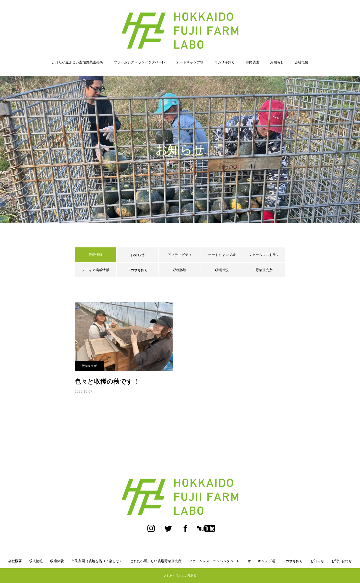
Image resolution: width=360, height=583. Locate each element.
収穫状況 (222, 270)
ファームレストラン (264, 255)
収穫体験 (180, 270)
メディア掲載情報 (95, 270)
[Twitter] (168, 531)
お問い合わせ (341, 561)
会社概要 (301, 62)
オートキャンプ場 (190, 62)
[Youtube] (205, 531)
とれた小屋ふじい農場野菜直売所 (77, 62)
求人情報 (36, 561)
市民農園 (252, 62)
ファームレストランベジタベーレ (139, 62)
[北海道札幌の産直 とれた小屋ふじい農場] (180, 30)
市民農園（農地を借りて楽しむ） (97, 561)
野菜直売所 (264, 270)
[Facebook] (185, 531)
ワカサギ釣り (224, 62)
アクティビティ (180, 255)
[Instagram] (151, 531)
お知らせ (277, 62)
